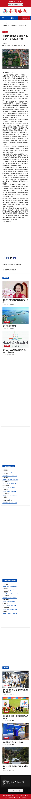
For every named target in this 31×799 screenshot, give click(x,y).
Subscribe (26, 18)
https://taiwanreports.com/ (9, 472)
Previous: (11, 263)
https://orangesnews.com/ (9, 499)
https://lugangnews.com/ (9, 491)
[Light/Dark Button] (12, 18)
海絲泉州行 (5, 32)
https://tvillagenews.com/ (9, 502)
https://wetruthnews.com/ (9, 483)
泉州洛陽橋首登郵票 (9, 326)
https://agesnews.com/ (8, 487)
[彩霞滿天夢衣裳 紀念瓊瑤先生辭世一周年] (15, 289)
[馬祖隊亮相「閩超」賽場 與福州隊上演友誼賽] (15, 705)
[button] (2, 18)
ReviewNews (14, 797)
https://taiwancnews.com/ (9, 495)
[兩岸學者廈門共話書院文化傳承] (15, 731)
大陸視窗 (6, 711)
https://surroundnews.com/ (10, 479)
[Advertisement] (15, 239)
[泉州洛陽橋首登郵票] (15, 315)
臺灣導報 (4, 43)
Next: (10, 269)
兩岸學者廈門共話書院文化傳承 (12, 742)
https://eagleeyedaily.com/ (9, 475)
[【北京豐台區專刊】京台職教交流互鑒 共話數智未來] (15, 679)
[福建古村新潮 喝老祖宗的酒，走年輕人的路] (15, 755)
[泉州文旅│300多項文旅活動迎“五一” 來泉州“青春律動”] (15, 339)
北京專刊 (6, 685)
